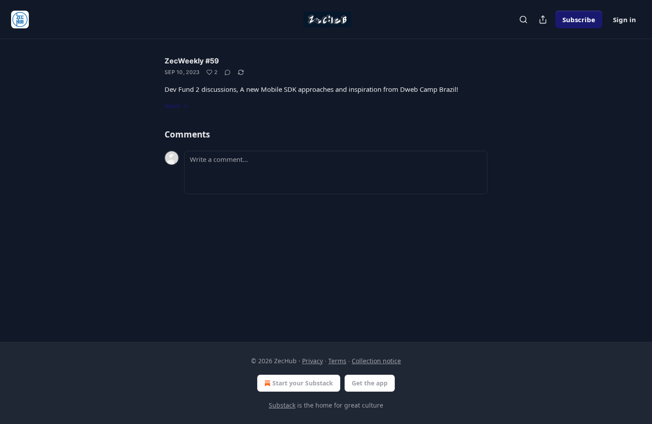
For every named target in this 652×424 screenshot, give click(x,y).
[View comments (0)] (227, 72)
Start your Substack (302, 383)
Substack (282, 405)
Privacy (312, 361)
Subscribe (578, 19)
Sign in (624, 19)
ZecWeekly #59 (192, 60)
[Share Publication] (543, 19)
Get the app (370, 383)
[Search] (523, 19)
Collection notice (376, 361)
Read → (176, 105)
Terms (337, 361)
